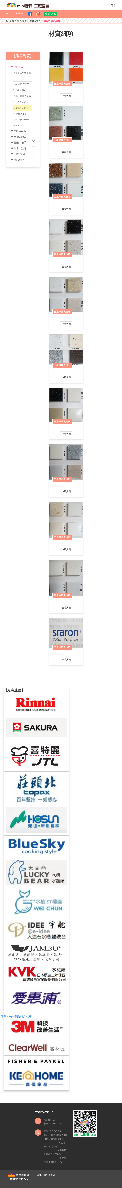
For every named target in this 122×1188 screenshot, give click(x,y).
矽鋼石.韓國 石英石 (22, 96)
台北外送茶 (25, 1016)
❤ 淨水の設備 (18, 148)
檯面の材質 (35, 20)
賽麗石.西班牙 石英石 (22, 75)
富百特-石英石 (19, 90)
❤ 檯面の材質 (18, 66)
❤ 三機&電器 (18, 154)
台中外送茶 (12, 1016)
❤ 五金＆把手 (18, 142)
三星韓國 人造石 (20, 108)
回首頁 (9, 13)
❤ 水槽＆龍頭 (18, 136)
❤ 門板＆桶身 (18, 131)
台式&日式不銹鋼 (21, 119)
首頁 (11, 20)
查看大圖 (66, 96)
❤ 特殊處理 (17, 159)
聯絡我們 (20, 13)
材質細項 (21, 20)
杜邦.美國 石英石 (21, 84)
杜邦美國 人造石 (20, 102)
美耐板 (16, 125)
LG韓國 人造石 (20, 113)
